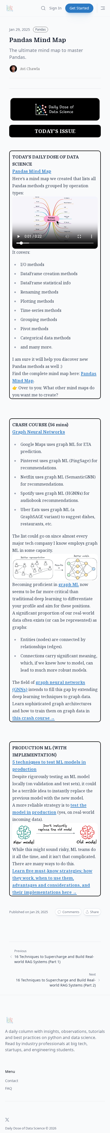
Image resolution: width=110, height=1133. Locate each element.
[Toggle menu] (103, 8)
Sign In (55, 8)
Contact (11, 1080)
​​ (68, 584)
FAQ (8, 1088)
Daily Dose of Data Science (25, 1128)
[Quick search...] (43, 8)
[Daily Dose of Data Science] (9, 8)
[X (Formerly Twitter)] (7, 1120)
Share (94, 912)
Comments (70, 912)
